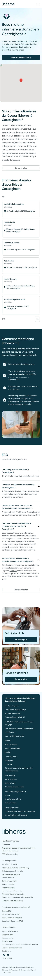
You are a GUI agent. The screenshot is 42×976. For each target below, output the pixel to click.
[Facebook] (4, 955)
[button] (21, 81)
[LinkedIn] (8, 955)
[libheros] (8, 4)
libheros (19, 538)
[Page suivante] (37, 319)
